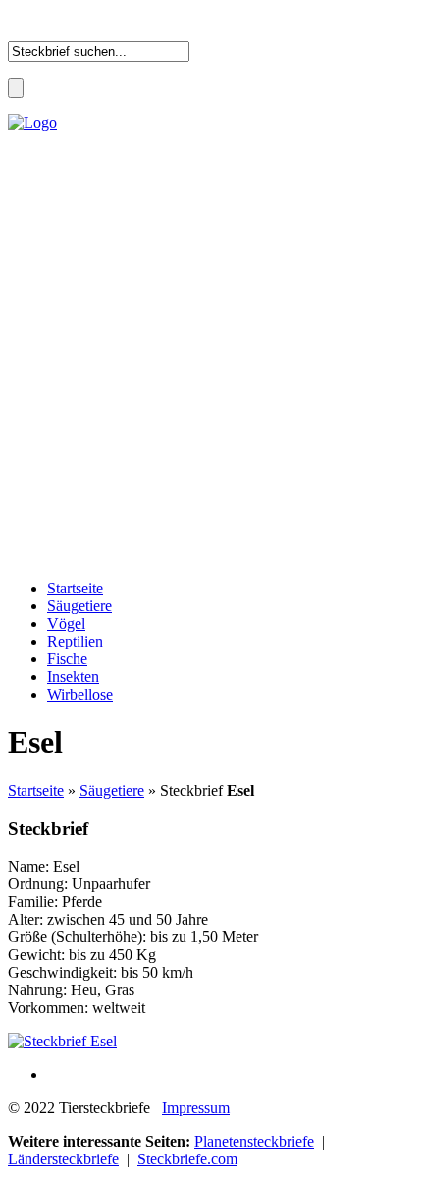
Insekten (73, 676)
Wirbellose (80, 694)
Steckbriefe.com (187, 1159)
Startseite (75, 588)
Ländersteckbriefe (63, 1159)
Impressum (196, 1107)
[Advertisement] (211, 352)
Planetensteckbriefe (254, 1141)
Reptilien (75, 641)
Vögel (66, 623)
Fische (67, 658)
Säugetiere (79, 605)
